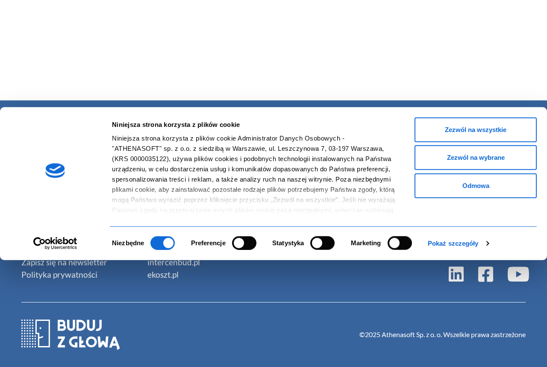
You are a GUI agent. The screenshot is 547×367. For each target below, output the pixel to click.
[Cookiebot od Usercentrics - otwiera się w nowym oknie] (55, 243)
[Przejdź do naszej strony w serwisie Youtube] (515, 273)
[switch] (244, 243)
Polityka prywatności (59, 274)
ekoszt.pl (163, 274)
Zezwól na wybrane (476, 157)
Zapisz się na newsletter (64, 262)
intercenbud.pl (173, 262)
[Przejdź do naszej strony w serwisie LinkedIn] (456, 273)
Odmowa (475, 185)
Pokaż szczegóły (453, 243)
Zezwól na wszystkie (475, 129)
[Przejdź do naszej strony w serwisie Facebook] (485, 273)
